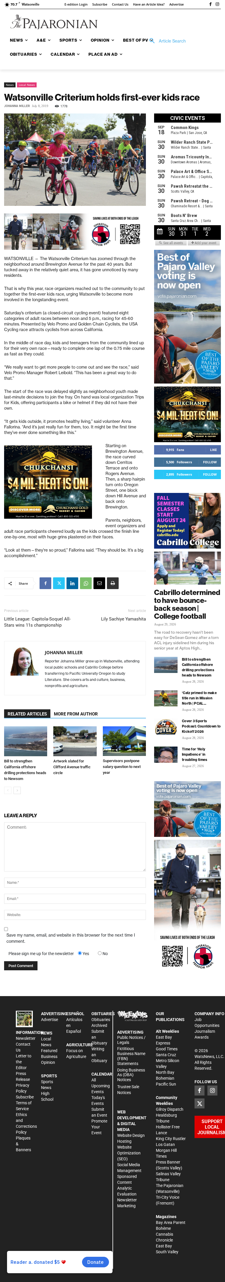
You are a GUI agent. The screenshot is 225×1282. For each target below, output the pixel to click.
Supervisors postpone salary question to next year (122, 767)
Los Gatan (165, 1144)
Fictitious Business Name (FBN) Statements (131, 1056)
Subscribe (25, 1097)
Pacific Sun (166, 1084)
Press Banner (168, 1162)
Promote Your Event (99, 1127)
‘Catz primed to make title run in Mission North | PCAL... (199, 698)
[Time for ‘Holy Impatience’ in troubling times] (166, 755)
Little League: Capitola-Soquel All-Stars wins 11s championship (37, 622)
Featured (49, 1050)
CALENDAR (101, 1074)
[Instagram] (217, 4)
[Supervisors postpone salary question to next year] (124, 741)
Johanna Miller (17, 106)
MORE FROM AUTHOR (76, 714)
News (10, 85)
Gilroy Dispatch (169, 1109)
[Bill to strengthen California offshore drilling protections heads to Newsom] (25, 741)
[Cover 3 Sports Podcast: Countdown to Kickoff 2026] (166, 726)
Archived (99, 1025)
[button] (165, 41)
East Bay (164, 1246)
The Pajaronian (169, 1185)
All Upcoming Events (100, 1086)
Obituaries (100, 1019)
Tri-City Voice (167, 1197)
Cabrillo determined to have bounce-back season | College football (187, 604)
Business (49, 1056)
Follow (210, 462)
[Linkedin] (72, 583)
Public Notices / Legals (131, 1040)
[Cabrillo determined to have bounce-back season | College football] (187, 568)
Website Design (131, 1135)
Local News (27, 85)
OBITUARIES (103, 1013)
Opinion (48, 1062)
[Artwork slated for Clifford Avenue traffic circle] (74, 741)
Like (213, 449)
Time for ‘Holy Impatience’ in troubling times (194, 754)
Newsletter (25, 1038)
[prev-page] (7, 790)
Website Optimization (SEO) (129, 1153)
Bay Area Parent (170, 1222)
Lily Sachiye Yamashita (123, 619)
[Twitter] (59, 583)
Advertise (49, 1019)
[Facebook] (210, 4)
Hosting (124, 1141)
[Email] (99, 583)
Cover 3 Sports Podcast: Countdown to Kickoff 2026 (201, 726)
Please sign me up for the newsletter (41, 953)
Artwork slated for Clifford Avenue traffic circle (72, 767)
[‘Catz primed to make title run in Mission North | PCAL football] (166, 698)
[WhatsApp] (86, 583)
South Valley (167, 1251)
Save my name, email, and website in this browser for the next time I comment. (70, 938)
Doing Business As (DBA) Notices (131, 1075)
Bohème (163, 1228)
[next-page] (17, 790)
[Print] (113, 583)
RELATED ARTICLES (27, 714)
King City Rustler (171, 1138)
